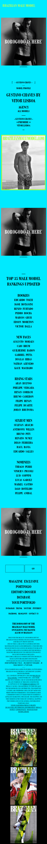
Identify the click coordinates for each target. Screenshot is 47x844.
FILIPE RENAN (23, 401)
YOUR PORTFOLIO (23, 602)
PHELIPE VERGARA (23, 387)
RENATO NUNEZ (23, 438)
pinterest (37, 608)
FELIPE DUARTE (24, 405)
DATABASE (23, 597)
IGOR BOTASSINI (23, 304)
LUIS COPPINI (23, 475)
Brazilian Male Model (19, 5)
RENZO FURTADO (23, 309)
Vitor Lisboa (23, 125)
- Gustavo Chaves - (23, 119)
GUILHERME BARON (23, 350)
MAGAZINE (16, 581)
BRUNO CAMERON (23, 396)
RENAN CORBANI (23, 392)
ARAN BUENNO (23, 383)
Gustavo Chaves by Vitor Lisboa (23, 98)
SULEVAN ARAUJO (23, 425)
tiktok (19, 608)
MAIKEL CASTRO (23, 484)
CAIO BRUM (23, 346)
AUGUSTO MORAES (23, 341)
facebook (13, 613)
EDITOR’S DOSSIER (23, 592)
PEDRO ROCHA (23, 313)
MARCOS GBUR (23, 317)
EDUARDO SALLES (23, 451)
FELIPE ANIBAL (23, 493)
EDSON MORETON (23, 322)
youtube (27, 608)
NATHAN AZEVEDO (24, 363)
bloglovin (22, 613)
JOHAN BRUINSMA (23, 410)
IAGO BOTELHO (23, 489)
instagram (10, 608)
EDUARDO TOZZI (23, 300)
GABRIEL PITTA (23, 355)
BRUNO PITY (24, 434)
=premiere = (23, 122)
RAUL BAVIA (23, 447)
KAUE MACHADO (23, 368)
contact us (33, 613)
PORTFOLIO (23, 586)
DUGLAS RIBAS (23, 359)
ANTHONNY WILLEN (23, 429)
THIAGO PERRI (23, 466)
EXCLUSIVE (31, 581)
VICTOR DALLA (23, 326)
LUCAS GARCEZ (23, 480)
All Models (24, 111)
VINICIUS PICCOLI (23, 471)
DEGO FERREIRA (23, 442)
